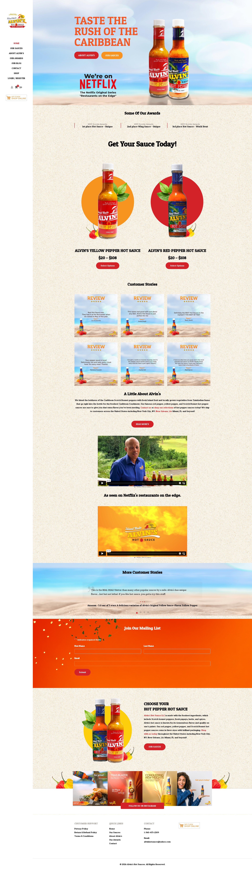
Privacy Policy (81, 828)
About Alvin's (115, 836)
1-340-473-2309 (151, 832)
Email (77, 658)
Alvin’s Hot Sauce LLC (154, 715)
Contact (113, 843)
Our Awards (115, 839)
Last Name (149, 646)
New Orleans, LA (164, 411)
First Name (80, 646)
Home (112, 828)
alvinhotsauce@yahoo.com (157, 841)
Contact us (146, 407)
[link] (96, 315)
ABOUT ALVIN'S (86, 55)
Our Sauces (114, 832)
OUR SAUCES (112, 55)
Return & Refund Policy (85, 832)
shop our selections (163, 407)
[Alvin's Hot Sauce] (16, 20)
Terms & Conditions (83, 836)
